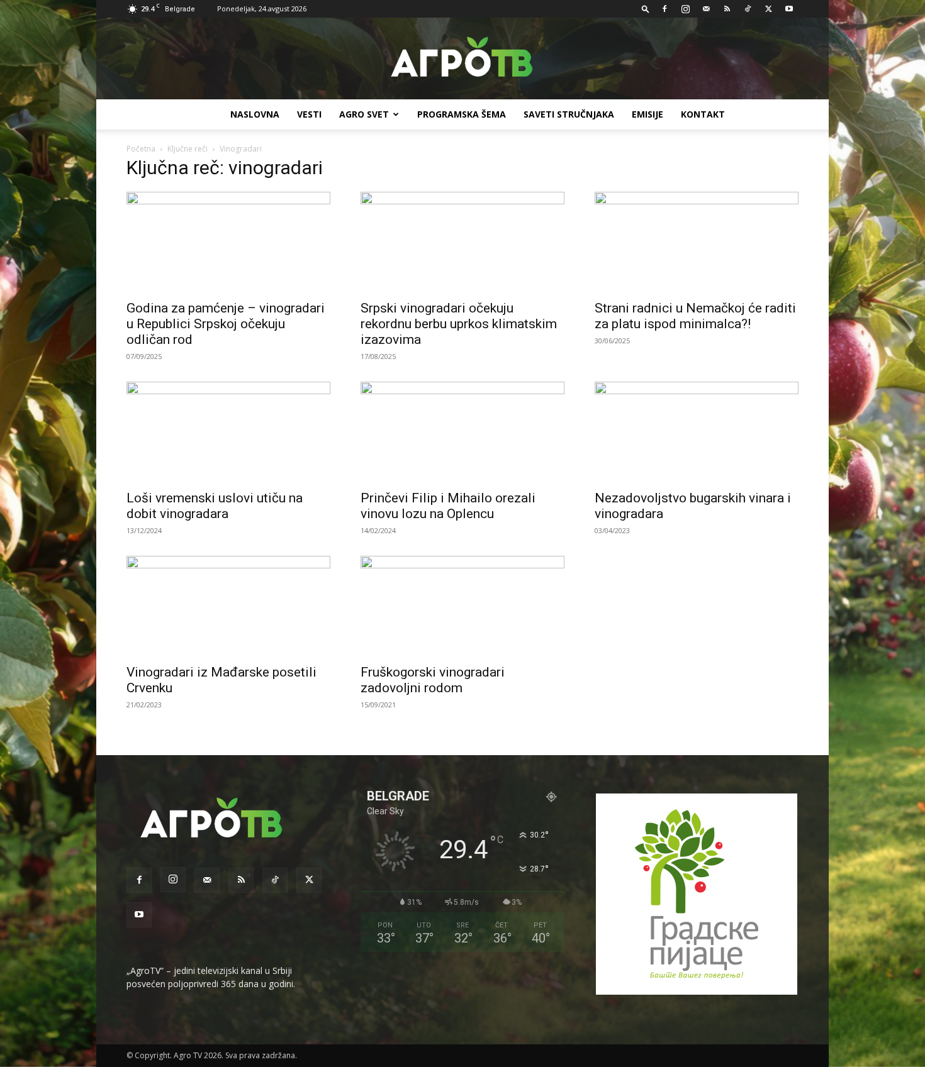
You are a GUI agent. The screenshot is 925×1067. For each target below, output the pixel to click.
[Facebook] (664, 9)
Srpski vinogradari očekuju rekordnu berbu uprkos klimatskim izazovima (459, 324)
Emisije (647, 114)
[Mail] (706, 9)
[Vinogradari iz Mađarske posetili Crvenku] (228, 606)
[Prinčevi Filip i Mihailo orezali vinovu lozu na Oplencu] (462, 432)
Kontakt (703, 114)
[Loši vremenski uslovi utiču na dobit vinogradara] (228, 432)
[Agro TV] (462, 59)
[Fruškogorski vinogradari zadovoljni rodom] (462, 606)
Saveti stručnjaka (569, 114)
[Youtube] (789, 9)
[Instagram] (685, 9)
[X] (768, 9)
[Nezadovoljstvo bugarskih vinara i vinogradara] (697, 432)
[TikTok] (747, 9)
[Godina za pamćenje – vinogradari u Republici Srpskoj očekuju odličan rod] (228, 242)
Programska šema (461, 114)
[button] (645, 8)
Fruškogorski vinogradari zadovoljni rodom (433, 680)
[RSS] (726, 9)
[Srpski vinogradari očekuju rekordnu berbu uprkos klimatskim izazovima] (462, 242)
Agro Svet (364, 114)
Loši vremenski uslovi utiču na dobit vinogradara (214, 505)
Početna (140, 148)
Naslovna (254, 114)
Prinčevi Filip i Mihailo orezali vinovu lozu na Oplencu (448, 505)
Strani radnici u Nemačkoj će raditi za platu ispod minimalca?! (695, 316)
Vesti (309, 114)
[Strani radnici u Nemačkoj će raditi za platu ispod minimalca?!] (697, 242)
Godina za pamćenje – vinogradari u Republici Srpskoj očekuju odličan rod (225, 324)
